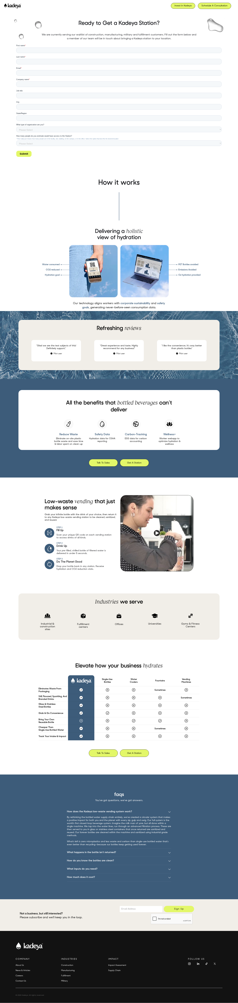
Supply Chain (114, 971)
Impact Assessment (117, 965)
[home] (12, 5)
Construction (67, 965)
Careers (19, 976)
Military (64, 981)
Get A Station (134, 463)
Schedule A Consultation (215, 6)
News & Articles (23, 971)
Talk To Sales (103, 463)
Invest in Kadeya (183, 6)
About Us (20, 965)
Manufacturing (68, 971)
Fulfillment (66, 976)
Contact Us (21, 981)
